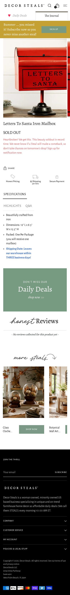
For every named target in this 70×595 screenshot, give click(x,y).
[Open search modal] (49, 5)
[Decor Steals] (24, 5)
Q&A (28, 206)
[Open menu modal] (65, 5)
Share (11, 168)
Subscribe (61, 472)
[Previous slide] (8, 395)
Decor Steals (25, 561)
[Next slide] (62, 395)
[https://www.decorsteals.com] (35, 289)
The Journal (52, 16)
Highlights (12, 206)
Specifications (15, 194)
